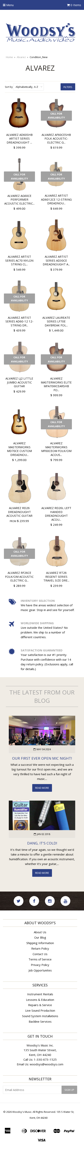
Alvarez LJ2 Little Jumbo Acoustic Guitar (19, 382)
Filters (67, 87)
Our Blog (40, 937)
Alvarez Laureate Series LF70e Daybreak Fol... (56, 321)
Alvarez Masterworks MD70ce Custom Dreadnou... (19, 449)
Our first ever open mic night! (42, 758)
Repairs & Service (40, 1005)
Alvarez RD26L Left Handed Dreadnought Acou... (56, 513)
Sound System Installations (40, 1016)
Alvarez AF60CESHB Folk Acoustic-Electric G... (56, 138)
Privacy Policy (40, 965)
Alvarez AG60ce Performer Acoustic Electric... (19, 199)
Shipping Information (40, 943)
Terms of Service (40, 959)
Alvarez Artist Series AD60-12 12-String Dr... (19, 321)
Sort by (9, 87)
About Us (40, 932)
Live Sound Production (40, 1010)
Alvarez (21, 57)
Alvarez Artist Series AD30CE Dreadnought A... (56, 260)
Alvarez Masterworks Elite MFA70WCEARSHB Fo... (56, 384)
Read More (42, 788)
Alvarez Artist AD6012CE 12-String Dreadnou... (56, 199)
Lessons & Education (40, 1000)
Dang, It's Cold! (42, 843)
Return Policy (40, 948)
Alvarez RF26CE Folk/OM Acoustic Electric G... (19, 576)
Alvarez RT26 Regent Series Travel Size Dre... (56, 576)
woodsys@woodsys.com (46, 1064)
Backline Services (40, 1021)
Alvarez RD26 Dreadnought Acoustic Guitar (19, 512)
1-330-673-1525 (45, 1059)
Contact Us (40, 954)
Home (9, 57)
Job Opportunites (40, 970)
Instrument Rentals (40, 994)
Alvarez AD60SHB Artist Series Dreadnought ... (19, 138)
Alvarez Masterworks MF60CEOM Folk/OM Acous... (56, 449)
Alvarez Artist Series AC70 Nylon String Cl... (19, 260)
